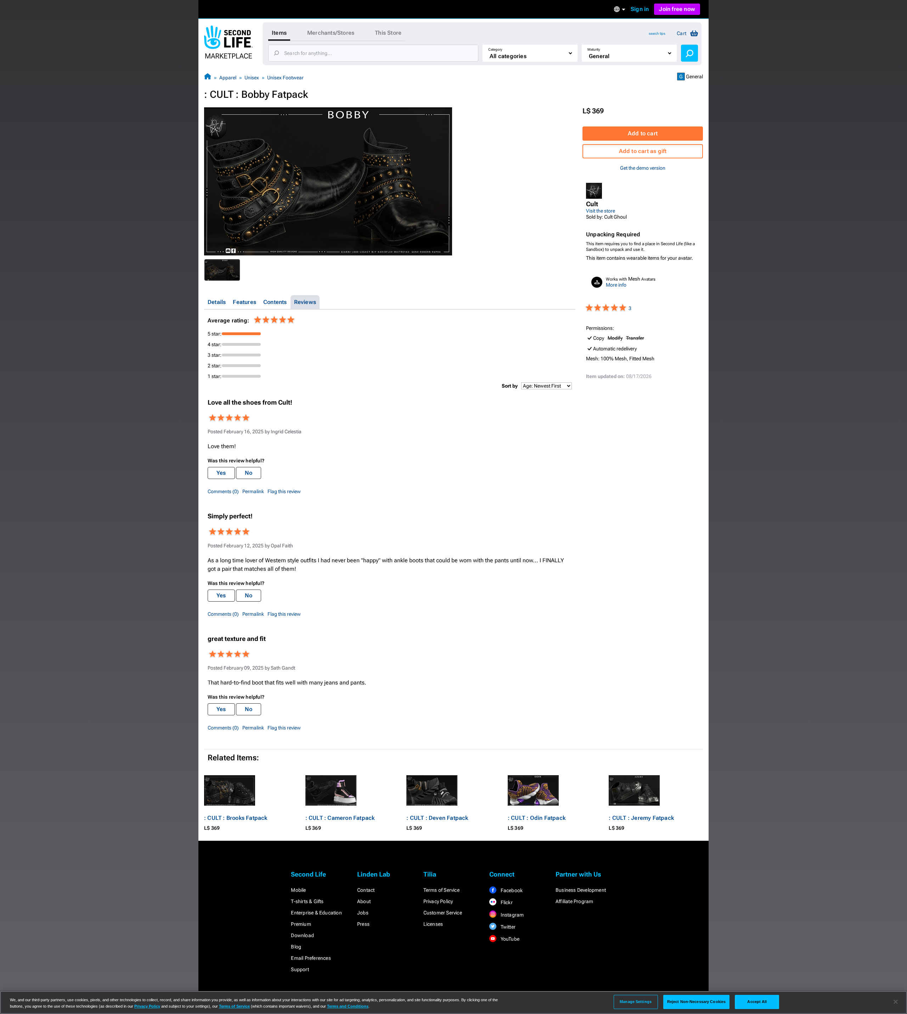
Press (363, 924)
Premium (301, 924)
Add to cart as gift (643, 151)
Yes (221, 472)
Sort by (510, 386)
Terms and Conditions (347, 1006)
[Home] (207, 77)
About (364, 901)
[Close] (895, 1002)
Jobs (362, 913)
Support (300, 969)
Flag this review (284, 491)
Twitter (507, 927)
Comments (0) (223, 491)
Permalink (253, 491)
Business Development (581, 890)
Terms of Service (441, 890)
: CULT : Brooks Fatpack (235, 818)
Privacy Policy (438, 901)
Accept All (757, 1001)
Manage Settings (636, 1001)
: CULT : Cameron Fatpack (340, 818)
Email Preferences (311, 958)
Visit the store (600, 211)
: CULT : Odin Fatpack (536, 818)
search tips (657, 33)
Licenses (433, 924)
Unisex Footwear (285, 77)
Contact (365, 890)
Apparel (227, 77)
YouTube (509, 939)
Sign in (640, 9)
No (248, 472)
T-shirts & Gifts (307, 901)
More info (616, 285)
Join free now (677, 9)
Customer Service (442, 913)
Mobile (298, 890)
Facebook (511, 890)
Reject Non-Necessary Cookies (696, 1001)
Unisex (251, 77)
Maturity (593, 49)
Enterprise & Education (316, 913)
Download (302, 935)
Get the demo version (642, 168)
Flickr (505, 902)
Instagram (511, 915)
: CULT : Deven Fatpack (437, 818)
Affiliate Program (574, 901)
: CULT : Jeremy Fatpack (641, 818)
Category (495, 49)
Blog (296, 947)
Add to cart (643, 133)
